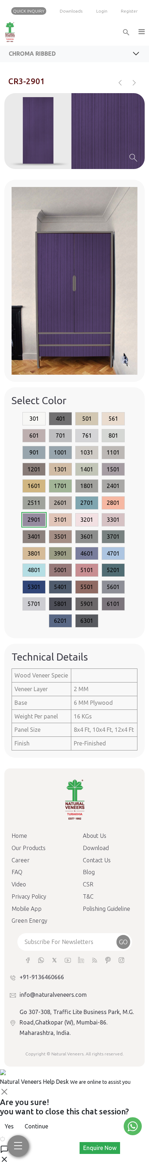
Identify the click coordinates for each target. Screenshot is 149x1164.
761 (87, 435)
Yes (9, 1126)
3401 (34, 536)
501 (87, 418)
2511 (34, 502)
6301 (86, 620)
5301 (34, 587)
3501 (60, 536)
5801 (60, 604)
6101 (113, 604)
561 (113, 418)
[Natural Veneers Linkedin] (81, 959)
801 (113, 435)
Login (101, 11)
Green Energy (29, 920)
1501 (113, 469)
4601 (86, 553)
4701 (113, 553)
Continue (36, 1126)
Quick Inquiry (28, 11)
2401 (113, 486)
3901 (60, 553)
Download (96, 848)
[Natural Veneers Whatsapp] (41, 959)
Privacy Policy (29, 896)
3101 (60, 519)
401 (60, 418)
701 (60, 435)
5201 (113, 570)
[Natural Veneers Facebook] (27, 959)
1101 (113, 452)
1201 (34, 469)
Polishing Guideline (106, 908)
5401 (60, 587)
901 (34, 452)
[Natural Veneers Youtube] (67, 959)
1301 (60, 469)
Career (21, 860)
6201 (60, 620)
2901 (34, 519)
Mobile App (27, 908)
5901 (86, 604)
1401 (86, 469)
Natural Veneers (67, 1053)
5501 (86, 587)
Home (19, 835)
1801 (86, 486)
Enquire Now (99, 1148)
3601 (86, 536)
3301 (113, 519)
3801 (34, 553)
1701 (60, 486)
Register (129, 11)
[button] (141, 32)
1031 (86, 452)
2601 (60, 502)
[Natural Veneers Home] (74, 799)
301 (34, 418)
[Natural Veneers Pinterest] (108, 959)
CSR (88, 884)
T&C (88, 896)
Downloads (71, 11)
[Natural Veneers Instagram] (121, 959)
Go (123, 941)
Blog (89, 872)
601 (34, 435)
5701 (34, 604)
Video (19, 884)
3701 (113, 536)
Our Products (29, 848)
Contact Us (97, 860)
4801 (34, 570)
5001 (60, 570)
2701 (86, 502)
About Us (94, 835)
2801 (113, 502)
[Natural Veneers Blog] (94, 959)
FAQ (17, 872)
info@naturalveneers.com (53, 994)
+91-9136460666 (42, 977)
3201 (86, 519)
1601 (34, 486)
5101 (86, 570)
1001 (60, 452)
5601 (113, 587)
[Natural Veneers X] (54, 959)
